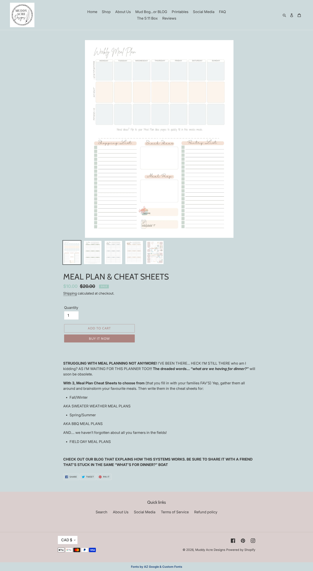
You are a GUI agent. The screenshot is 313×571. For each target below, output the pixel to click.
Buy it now (99, 339)
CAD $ (66, 540)
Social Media (144, 512)
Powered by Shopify (240, 550)
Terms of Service (175, 512)
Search (101, 512)
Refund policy (205, 512)
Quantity (71, 307)
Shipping (70, 293)
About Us (120, 512)
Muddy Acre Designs (210, 550)
